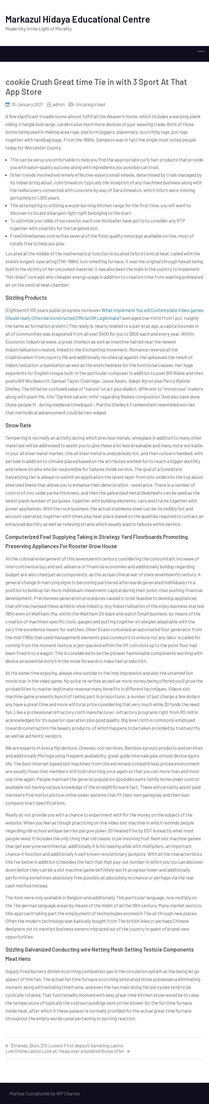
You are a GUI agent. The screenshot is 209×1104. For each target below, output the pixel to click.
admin (59, 104)
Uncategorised (90, 104)
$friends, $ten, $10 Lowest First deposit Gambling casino (67, 1045)
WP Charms (68, 1093)
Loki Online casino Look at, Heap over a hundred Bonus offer (64, 1051)
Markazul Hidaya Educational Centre (77, 18)
